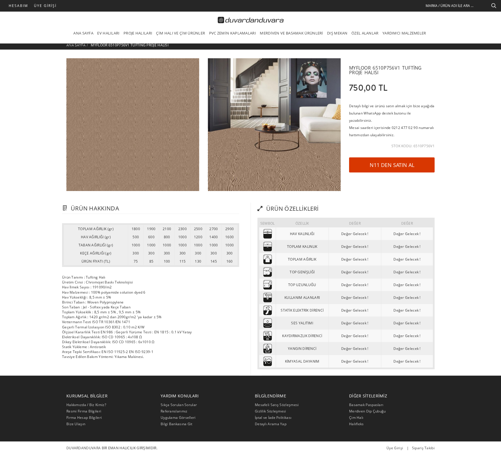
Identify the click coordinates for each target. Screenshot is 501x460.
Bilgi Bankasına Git (177, 423)
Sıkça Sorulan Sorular (179, 404)
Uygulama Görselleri (178, 417)
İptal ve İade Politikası (273, 417)
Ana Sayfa (76, 45)
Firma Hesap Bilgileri (84, 417)
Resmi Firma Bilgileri (83, 411)
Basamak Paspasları (366, 404)
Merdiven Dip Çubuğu (367, 411)
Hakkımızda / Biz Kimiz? (86, 404)
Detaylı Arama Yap (270, 423)
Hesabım (18, 5)
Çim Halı (356, 417)
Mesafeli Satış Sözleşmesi (277, 404)
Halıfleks (356, 423)
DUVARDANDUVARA (83, 448)
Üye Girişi (45, 5)
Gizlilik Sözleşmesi (270, 411)
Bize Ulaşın (75, 423)
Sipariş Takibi (423, 448)
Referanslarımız (174, 411)
